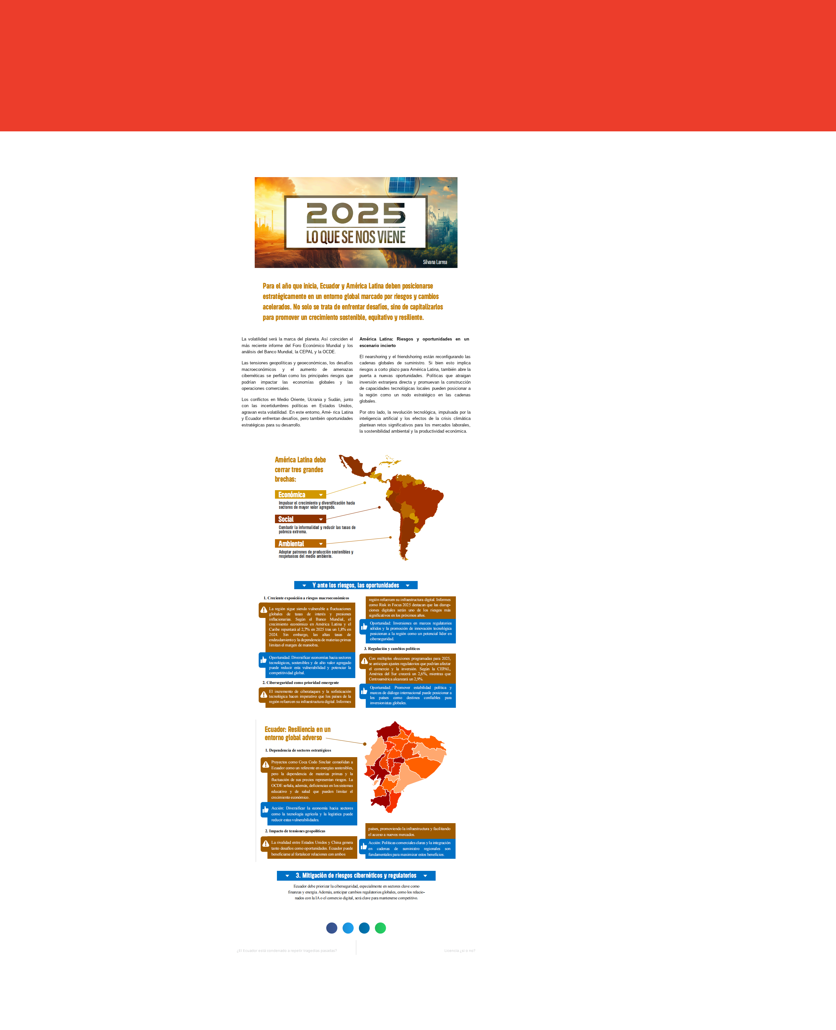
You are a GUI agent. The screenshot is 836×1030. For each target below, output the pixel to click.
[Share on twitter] (348, 928)
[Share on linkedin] (364, 928)
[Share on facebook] (331, 928)
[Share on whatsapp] (380, 928)
